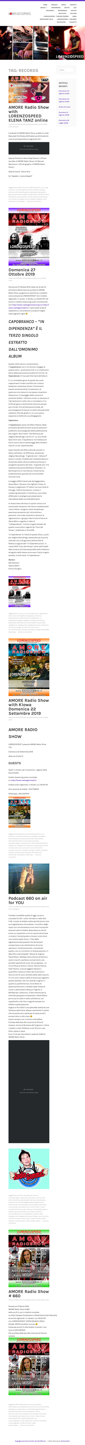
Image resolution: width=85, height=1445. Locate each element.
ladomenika (12, 623)
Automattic (65, 1441)
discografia (21, 616)
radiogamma (12, 625)
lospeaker (35, 841)
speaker (33, 199)
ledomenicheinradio (15, 841)
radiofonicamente (41, 843)
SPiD (27, 1218)
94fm (17, 1404)
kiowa (10, 839)
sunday (37, 630)
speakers (39, 199)
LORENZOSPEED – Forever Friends (56, 16)
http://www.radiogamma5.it (23, 780)
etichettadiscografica (22, 192)
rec (9, 199)
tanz (44, 199)
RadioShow (45, 625)
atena (21, 1195)
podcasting (43, 197)
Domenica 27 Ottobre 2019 (21, 272)
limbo (42, 1202)
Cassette (72, 22)
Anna (74, 16)
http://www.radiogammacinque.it (27, 305)
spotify (73, 10)
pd (28, 1211)
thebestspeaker (26, 852)
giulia (37, 1202)
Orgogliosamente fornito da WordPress (30, 1441)
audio (20, 1409)
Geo (75, 8)
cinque (21, 1198)
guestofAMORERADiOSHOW (21, 194)
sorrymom (35, 627)
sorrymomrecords (14, 630)
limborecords (13, 1205)
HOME (45, 5)
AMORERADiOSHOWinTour (33, 187)
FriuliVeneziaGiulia (24, 1202)
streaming (42, 1421)
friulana (11, 1202)
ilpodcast (41, 194)
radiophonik (21, 845)
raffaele (34, 1216)
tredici (43, 1218)
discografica (23, 190)
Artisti (67, 8)
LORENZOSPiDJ (12, 1207)
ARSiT (17, 190)
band (28, 613)
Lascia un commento (34, 201)
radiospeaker (38, 845)
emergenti (42, 836)
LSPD (19, 1207)
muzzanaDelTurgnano (40, 1209)
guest (10, 194)
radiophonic (12, 845)
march (27, 1207)
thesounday (45, 630)
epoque (42, 190)
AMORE (20, 613)
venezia (32, 1221)
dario (26, 1198)
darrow (39, 1198)
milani (37, 1207)
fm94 (20, 1411)
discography (30, 616)
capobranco (34, 613)
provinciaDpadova (26, 1214)
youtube (73, 13)
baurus (35, 1195)
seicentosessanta (14, 1218)
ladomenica (40, 620)
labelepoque (12, 197)
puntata (36, 1214)
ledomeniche (21, 623)
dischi (10, 616)
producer (39, 1211)
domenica (38, 616)
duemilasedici (25, 1200)
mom (29, 843)
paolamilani (23, 1211)
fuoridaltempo (34, 618)
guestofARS (34, 194)
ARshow (41, 1407)
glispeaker (34, 192)
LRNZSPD (29, 197)
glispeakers (42, 192)
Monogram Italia (46, 19)
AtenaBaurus (28, 1195)
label (47, 194)
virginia (38, 1221)
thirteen (38, 1218)
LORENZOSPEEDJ (33, 1205)
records (27, 199)
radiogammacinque (34, 625)
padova (10, 1211)
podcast (15, 127)
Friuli (15, 1202)
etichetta (11, 192)
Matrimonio (56, 8)
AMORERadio (37, 1404)
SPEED (23, 1218)
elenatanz (36, 190)
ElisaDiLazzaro (41, 1200)
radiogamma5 (22, 625)
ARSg (46, 187)
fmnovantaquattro (28, 1411)
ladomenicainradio (27, 839)
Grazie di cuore (64, 107)
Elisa (34, 1200)
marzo (32, 1207)
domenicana (25, 618)
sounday (24, 630)
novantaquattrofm (14, 1418)
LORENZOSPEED (27, 124)
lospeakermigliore (14, 843)
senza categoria (13, 909)
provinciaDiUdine (14, 1214)
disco (15, 616)
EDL (31, 1200)
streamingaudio (13, 1423)
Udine (27, 1221)
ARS (43, 187)
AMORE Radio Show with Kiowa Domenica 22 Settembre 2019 (28, 707)
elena (30, 190)
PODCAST (54, 5)
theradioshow (36, 852)
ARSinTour (11, 190)
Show (29, 627)
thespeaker (21, 201)
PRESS (63, 5)
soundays (31, 630)
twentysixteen (20, 1221)
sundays (17, 852)
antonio (16, 1195)
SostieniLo (50, 10)
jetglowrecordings (30, 620)
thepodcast (12, 201)
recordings (20, 199)
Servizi (43, 8)
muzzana (29, 1209)
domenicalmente (14, 618)
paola (16, 1211)
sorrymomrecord (36, 848)
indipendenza (13, 620)
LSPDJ (23, 1207)
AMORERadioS (12, 1407)
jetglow (20, 620)
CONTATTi (73, 5)
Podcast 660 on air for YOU (27, 900)
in (40, 618)
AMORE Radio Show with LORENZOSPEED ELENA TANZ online (28, 114)
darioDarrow (33, 1198)
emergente (34, 836)
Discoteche (61, 22)
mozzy (42, 1207)
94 (14, 1404)
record (13, 199)
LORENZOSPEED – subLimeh (66, 19)
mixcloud (62, 13)
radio (43, 623)
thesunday (12, 632)
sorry (20, 848)
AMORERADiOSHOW (19, 187)
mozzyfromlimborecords (16, 1209)
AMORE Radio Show (43, 907)
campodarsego (13, 1198)
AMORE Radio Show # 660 (28, 1293)
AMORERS (33, 1407)
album (15, 613)
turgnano (11, 1221)
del (44, 1198)
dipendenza (43, 613)
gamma (32, 1202)
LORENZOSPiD (42, 1205)
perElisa (32, 1211)
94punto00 (24, 1404)
